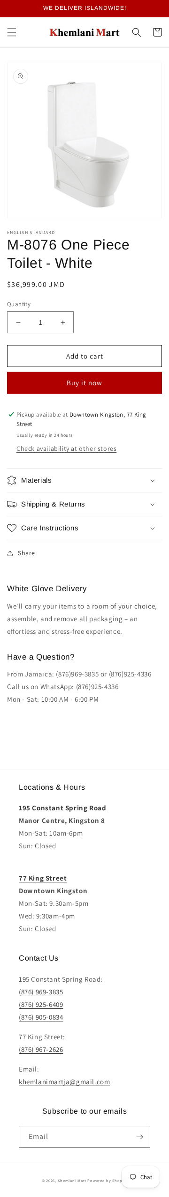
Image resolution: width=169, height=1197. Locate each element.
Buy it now (84, 382)
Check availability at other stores (66, 448)
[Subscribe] (139, 1137)
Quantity (19, 304)
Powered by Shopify (107, 1180)
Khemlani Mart (72, 1180)
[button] (11, 32)
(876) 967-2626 (41, 1049)
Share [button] (26, 553)
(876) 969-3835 (41, 991)
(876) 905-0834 (41, 1017)
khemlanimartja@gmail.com (64, 1081)
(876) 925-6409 (41, 1004)
